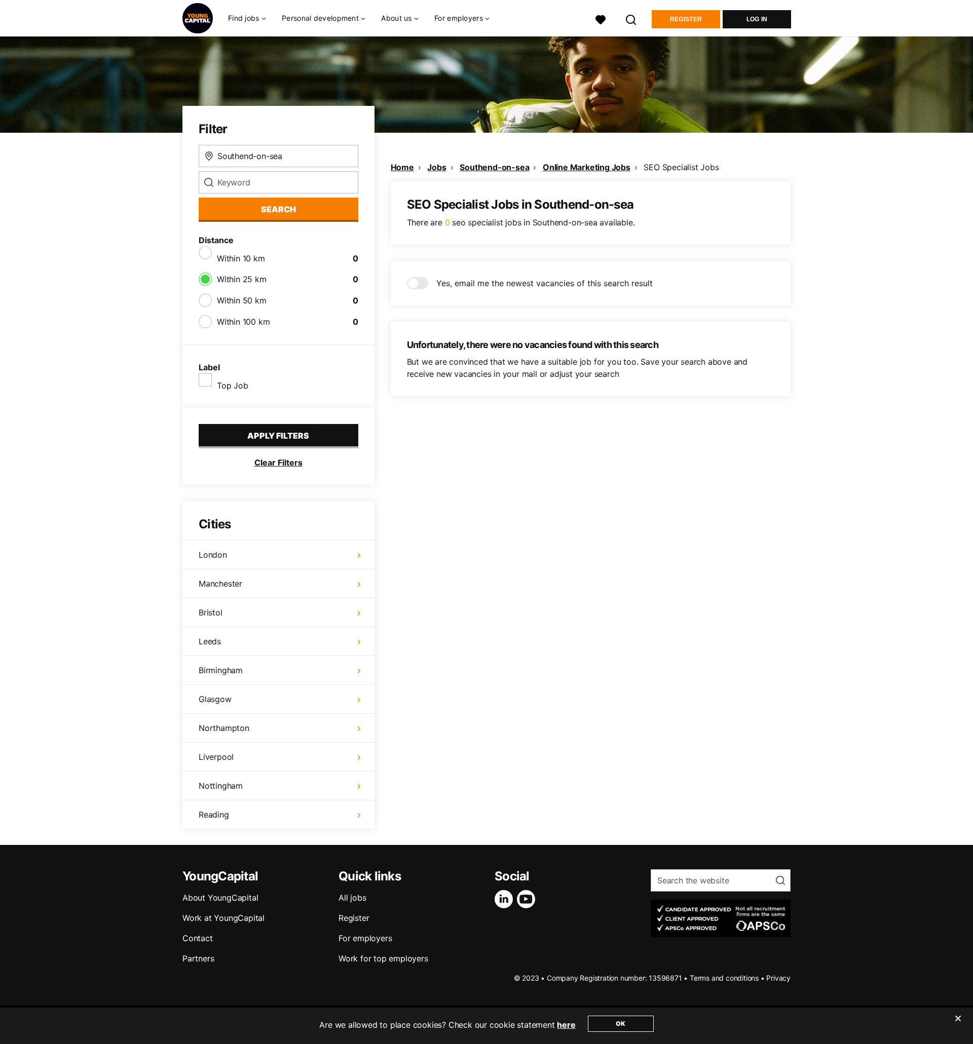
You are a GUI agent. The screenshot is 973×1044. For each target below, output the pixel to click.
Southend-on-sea (494, 167)
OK (620, 1023)
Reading (214, 814)
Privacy (778, 978)
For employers (365, 938)
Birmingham (221, 670)
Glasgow (215, 699)
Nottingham (221, 786)
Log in (757, 19)
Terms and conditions (724, 978)
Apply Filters (278, 436)
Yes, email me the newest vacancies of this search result (544, 283)
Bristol (210, 612)
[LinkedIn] (506, 899)
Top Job (232, 385)
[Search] (631, 18)
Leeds (210, 641)
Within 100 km (243, 322)
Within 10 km (241, 258)
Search (278, 209)
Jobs (436, 167)
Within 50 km (242, 300)
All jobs (352, 898)
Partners (198, 958)
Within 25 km (242, 279)
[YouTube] (528, 899)
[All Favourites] (600, 18)
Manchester (220, 583)
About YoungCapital (220, 898)
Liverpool (216, 757)
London (213, 555)
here (566, 1025)
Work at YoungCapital (223, 918)
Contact (197, 938)
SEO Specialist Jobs (681, 167)
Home (402, 167)
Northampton (224, 728)
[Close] (958, 1025)
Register (686, 19)
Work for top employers (383, 958)
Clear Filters (278, 462)
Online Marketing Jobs (586, 167)
